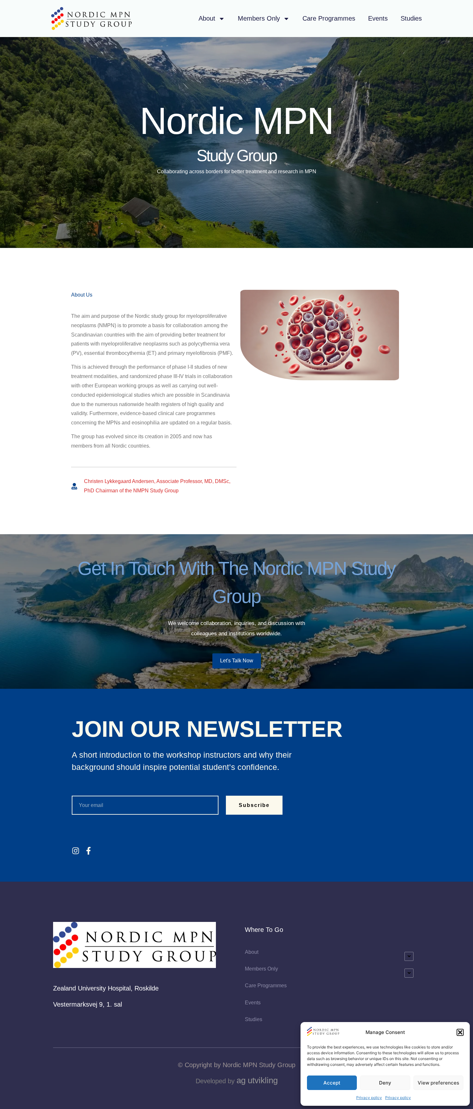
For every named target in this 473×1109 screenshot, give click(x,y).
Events (378, 18)
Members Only (259, 18)
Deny (385, 1083)
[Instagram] (75, 851)
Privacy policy (369, 1097)
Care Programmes (328, 18)
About (207, 18)
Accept (331, 1083)
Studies (411, 18)
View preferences (438, 1083)
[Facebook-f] (88, 851)
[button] (460, 1032)
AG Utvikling (257, 1080)
